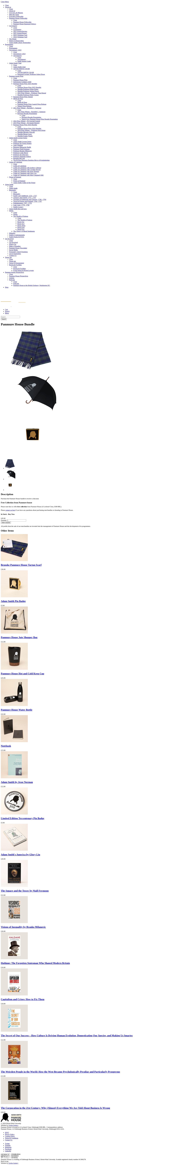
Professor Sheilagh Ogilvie (22, 156)
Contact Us (12, 255)
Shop (6, 287)
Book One (20, 222)
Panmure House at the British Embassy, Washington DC (31, 285)
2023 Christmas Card (20, 35)
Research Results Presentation (27, 113)
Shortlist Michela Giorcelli (26, 132)
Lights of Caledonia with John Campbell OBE (28, 175)
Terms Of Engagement (16, 263)
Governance (13, 26)
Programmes (9, 44)
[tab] (10, 468)
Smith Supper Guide (24, 61)
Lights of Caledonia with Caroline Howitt (27, 169)
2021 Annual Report (20, 33)
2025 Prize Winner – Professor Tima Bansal (31, 93)
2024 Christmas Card (20, 37)
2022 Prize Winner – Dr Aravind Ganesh (26, 121)
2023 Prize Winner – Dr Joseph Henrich (26, 123)
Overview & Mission (16, 13)
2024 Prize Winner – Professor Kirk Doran (31, 130)
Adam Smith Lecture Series (18, 138)
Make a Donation (15, 246)
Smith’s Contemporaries (17, 235)
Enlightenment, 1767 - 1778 (22, 203)
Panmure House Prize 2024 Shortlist (25, 125)
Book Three (21, 226)
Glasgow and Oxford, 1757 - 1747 (24, 198)
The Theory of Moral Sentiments (24, 231)
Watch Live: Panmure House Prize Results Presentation (40, 119)
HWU (7, 1132)
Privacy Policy (10, 1134)
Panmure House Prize (16, 76)
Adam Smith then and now (18, 209)
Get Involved (9, 239)
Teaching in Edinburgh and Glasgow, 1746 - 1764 (29, 199)
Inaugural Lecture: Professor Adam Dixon (31, 74)
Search (4, 319)
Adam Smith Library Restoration (20, 42)
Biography (12, 190)
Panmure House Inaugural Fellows (24, 24)
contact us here (10, 510)
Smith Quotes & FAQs (16, 237)
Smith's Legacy (18, 207)
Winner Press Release (24, 106)
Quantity (4, 520)
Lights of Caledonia (15, 162)
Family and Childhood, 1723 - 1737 (25, 196)
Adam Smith (9, 184)
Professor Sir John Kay (20, 155)
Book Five (20, 229)
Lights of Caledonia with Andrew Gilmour (27, 168)
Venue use (8, 257)
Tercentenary (17, 56)
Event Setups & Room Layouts (23, 270)
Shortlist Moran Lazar (24, 134)
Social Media (13, 250)
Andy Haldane (18, 145)
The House (12, 39)
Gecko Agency (13, 1125)
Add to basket (6, 522)
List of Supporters (15, 254)
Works (11, 211)
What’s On (12, 244)
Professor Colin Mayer (20, 153)
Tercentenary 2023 (15, 50)
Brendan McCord (19, 158)
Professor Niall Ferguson (21, 149)
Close (7, 5)
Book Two (20, 224)
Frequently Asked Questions (18, 252)
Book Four (21, 227)
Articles (11, 278)
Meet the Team (14, 14)
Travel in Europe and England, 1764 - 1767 (27, 201)
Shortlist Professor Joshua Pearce (28, 91)
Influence (12, 233)
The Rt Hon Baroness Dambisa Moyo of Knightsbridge (31, 160)
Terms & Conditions (11, 1138)
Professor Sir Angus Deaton (22, 143)
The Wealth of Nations (20, 216)
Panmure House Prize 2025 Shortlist (25, 84)
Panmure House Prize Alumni (23, 97)
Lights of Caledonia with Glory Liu (24, 173)
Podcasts (12, 280)
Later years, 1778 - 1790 (21, 205)
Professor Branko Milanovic (22, 151)
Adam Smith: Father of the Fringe (24, 183)
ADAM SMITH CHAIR (21, 69)
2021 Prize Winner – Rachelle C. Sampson (27, 108)
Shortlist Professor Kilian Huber (27, 89)
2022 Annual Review (20, 31)
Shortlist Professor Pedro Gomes (28, 95)
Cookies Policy (10, 1136)
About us (8, 7)
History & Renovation (16, 41)
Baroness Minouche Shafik (22, 147)
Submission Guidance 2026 (22, 82)
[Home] (13, 306)
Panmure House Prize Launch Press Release (31, 104)
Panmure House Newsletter (18, 248)
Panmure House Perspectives (14, 272)
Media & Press (18, 99)
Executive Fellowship (16, 16)
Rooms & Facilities (15, 265)
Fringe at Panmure (15, 177)
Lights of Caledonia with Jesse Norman (26, 171)
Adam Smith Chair (15, 63)
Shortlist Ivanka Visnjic (25, 136)
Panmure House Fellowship (18, 18)
